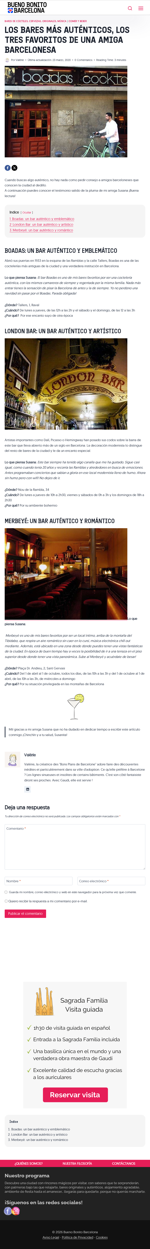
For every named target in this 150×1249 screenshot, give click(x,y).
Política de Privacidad (77, 1237)
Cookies (102, 1237)
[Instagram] (15, 1211)
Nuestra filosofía (77, 1163)
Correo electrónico (94, 881)
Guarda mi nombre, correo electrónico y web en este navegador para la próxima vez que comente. (73, 892)
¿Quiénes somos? (29, 1163)
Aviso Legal (51, 1237)
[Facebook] (8, 168)
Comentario (16, 828)
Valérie (20, 60)
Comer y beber (78, 21)
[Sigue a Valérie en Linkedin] (27, 789)
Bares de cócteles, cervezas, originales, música (36, 21)
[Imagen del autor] (7, 60)
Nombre (13, 881)
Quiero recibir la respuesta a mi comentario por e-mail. (48, 901)
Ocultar (26, 212)
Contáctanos (123, 1163)
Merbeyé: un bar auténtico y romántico (39, 1140)
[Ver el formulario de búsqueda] (130, 8)
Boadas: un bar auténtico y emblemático (40, 1129)
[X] (14, 168)
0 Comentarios (83, 60)
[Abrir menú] (140, 7)
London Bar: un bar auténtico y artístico (39, 1134)
